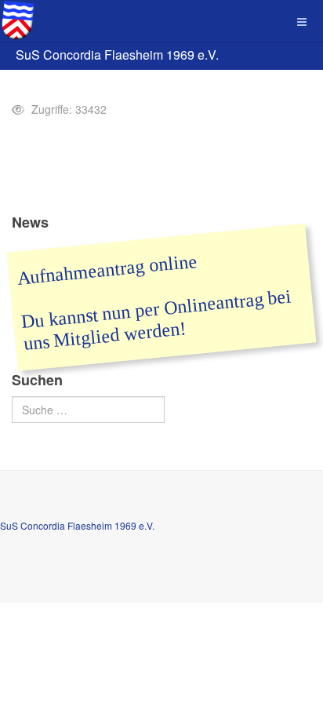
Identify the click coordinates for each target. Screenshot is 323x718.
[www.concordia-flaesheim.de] (17, 19)
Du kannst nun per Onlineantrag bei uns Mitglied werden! (156, 320)
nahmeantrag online (121, 268)
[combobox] (88, 409)
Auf (31, 276)
